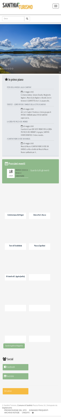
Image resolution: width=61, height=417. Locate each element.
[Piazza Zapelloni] (39, 236)
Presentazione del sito (15, 410)
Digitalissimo (7, 408)
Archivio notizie (11, 413)
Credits (26, 413)
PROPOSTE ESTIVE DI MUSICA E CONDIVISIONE (21, 173)
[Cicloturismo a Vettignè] (15, 205)
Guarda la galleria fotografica (14, 346)
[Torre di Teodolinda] (15, 236)
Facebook (10, 367)
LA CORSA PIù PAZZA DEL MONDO (17, 122)
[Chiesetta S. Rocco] (39, 205)
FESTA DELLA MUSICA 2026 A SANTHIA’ (19, 87)
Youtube (10, 376)
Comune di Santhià (24, 405)
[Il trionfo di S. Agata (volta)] (15, 267)
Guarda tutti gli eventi (39, 170)
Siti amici (8, 391)
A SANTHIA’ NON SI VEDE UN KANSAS (18, 139)
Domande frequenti (38, 410)
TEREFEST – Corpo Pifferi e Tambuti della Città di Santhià (26, 105)
